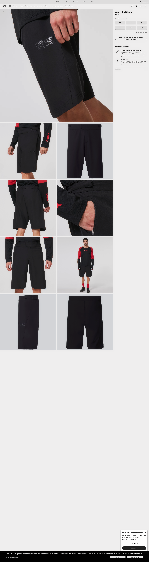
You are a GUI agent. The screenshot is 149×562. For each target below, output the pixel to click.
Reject (117, 557)
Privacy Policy (133, 553)
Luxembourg (134, 548)
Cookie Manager (32, 554)
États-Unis (134, 543)
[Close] (146, 532)
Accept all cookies (134, 557)
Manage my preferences (12, 557)
